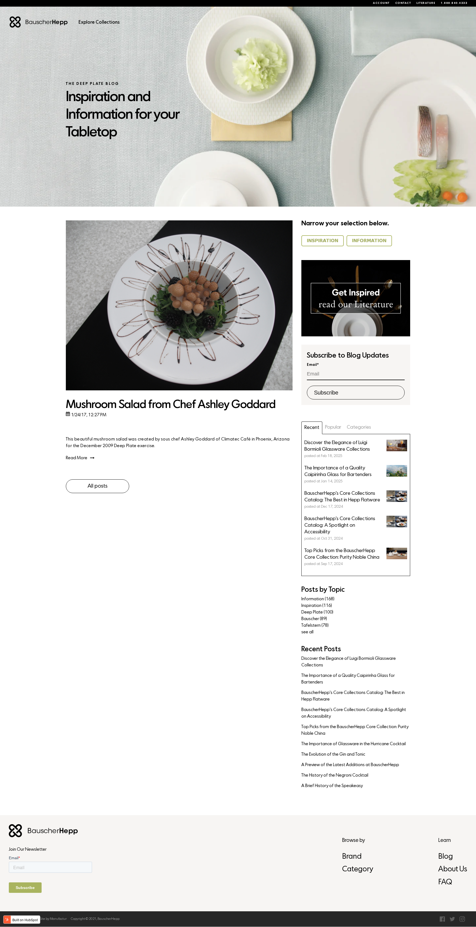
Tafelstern (315, 625)
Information (317, 599)
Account (381, 3)
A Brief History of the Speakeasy (332, 786)
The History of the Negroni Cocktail (334, 775)
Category (357, 869)
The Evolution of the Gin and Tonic (333, 754)
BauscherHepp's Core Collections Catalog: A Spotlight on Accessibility (353, 713)
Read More (76, 458)
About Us (452, 869)
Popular (333, 427)
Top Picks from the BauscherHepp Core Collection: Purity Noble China (355, 730)
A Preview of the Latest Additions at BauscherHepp (350, 765)
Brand (352, 857)
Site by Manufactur (53, 919)
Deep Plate (317, 612)
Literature (425, 3)
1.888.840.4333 (454, 3)
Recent (311, 427)
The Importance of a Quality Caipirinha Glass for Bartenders (348, 679)
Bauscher (314, 619)
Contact (403, 3)
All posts (97, 486)
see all (307, 632)
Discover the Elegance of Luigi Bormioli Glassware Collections (348, 661)
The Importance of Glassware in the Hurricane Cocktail (353, 744)
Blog (445, 857)
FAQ (445, 882)
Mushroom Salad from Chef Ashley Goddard (170, 405)
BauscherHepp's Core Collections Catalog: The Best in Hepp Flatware (353, 696)
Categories (359, 427)
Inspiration (316, 606)
